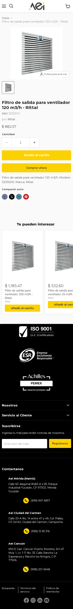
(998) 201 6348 (40, 569)
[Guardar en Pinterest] (26, 197)
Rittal (11, 119)
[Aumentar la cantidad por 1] (34, 142)
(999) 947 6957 (40, 500)
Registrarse (60, 443)
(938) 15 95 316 (40, 531)
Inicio (5, 18)
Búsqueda (8, 588)
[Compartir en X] (12, 197)
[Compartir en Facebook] (4, 197)
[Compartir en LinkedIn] (19, 197)
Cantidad (8, 134)
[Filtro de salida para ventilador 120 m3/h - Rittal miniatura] (8, 88)
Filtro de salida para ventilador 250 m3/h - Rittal (19, 294)
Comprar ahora (36, 168)
